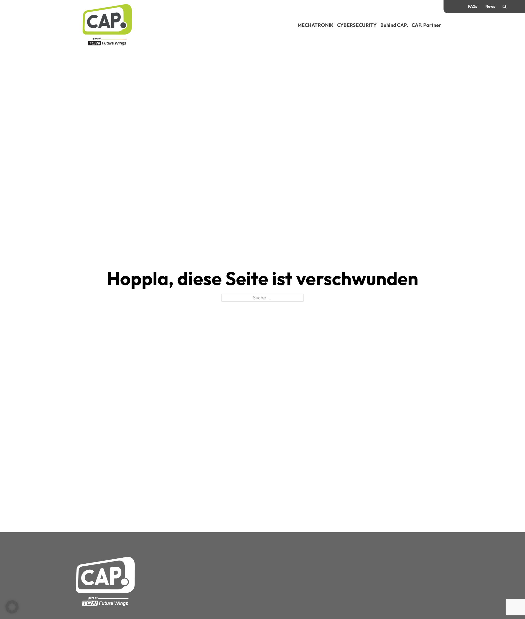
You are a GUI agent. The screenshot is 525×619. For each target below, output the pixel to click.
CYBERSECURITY (357, 25)
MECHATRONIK (316, 25)
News (490, 6)
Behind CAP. (394, 25)
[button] (12, 607)
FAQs (472, 6)
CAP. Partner (426, 25)
